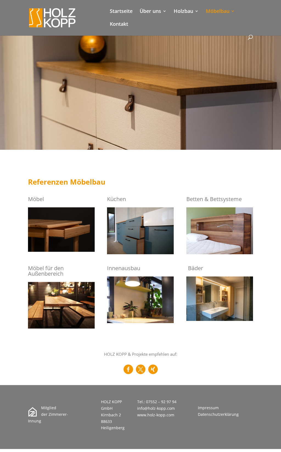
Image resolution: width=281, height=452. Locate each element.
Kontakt (119, 24)
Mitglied (48, 407)
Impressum (208, 407)
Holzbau (183, 11)
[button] (128, 369)
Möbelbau (217, 11)
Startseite (121, 11)
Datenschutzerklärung (218, 414)
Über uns (150, 11)
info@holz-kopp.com (156, 408)
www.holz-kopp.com (155, 414)
